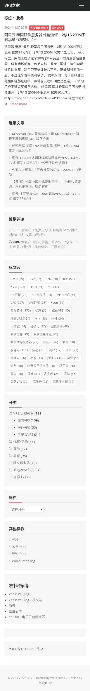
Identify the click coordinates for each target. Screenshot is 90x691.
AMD (17, 279)
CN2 (51, 279)
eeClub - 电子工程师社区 (27, 617)
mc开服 (18, 295)
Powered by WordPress (49, 678)
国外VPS (56, 28)
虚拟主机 (19, 477)
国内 (41, 318)
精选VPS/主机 (23, 470)
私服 (36, 358)
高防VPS (19, 381)
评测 (16, 366)
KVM (17, 287)
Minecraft (66, 295)
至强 (73, 358)
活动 (38, 350)
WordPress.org (23, 561)
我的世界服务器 (24, 342)
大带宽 (18, 326)
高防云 (40, 381)
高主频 (52, 374)
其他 (16, 448)
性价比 (38, 326)
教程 (68, 342)
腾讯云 (55, 358)
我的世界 (19, 334)
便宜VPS (20, 318)
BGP (34, 279)
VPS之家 (12, 5)
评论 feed (19, 553)
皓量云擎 (15, 611)
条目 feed (19, 546)
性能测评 (59, 326)
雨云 (16, 374)
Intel (68, 279)
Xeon (57, 302)
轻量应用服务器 (41, 366)
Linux (36, 287)
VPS (17, 302)
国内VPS (23, 420)
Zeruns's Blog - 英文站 (25, 600)
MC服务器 (42, 295)
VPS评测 (37, 302)
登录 (15, 539)
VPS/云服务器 (38, 28)
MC (53, 287)
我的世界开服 (45, 334)
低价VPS (61, 310)
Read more (18, 104)
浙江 (72, 350)
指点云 (50, 342)
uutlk (16, 242)
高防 (70, 374)
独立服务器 (21, 462)
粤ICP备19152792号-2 (26, 649)
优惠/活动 (20, 441)
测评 (55, 350)
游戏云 (18, 358)
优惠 (41, 310)
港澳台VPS (25, 434)
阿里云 (67, 366)
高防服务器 (63, 381)
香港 (33, 374)
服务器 (19, 350)
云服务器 (20, 310)
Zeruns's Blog (19, 594)
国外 (57, 318)
